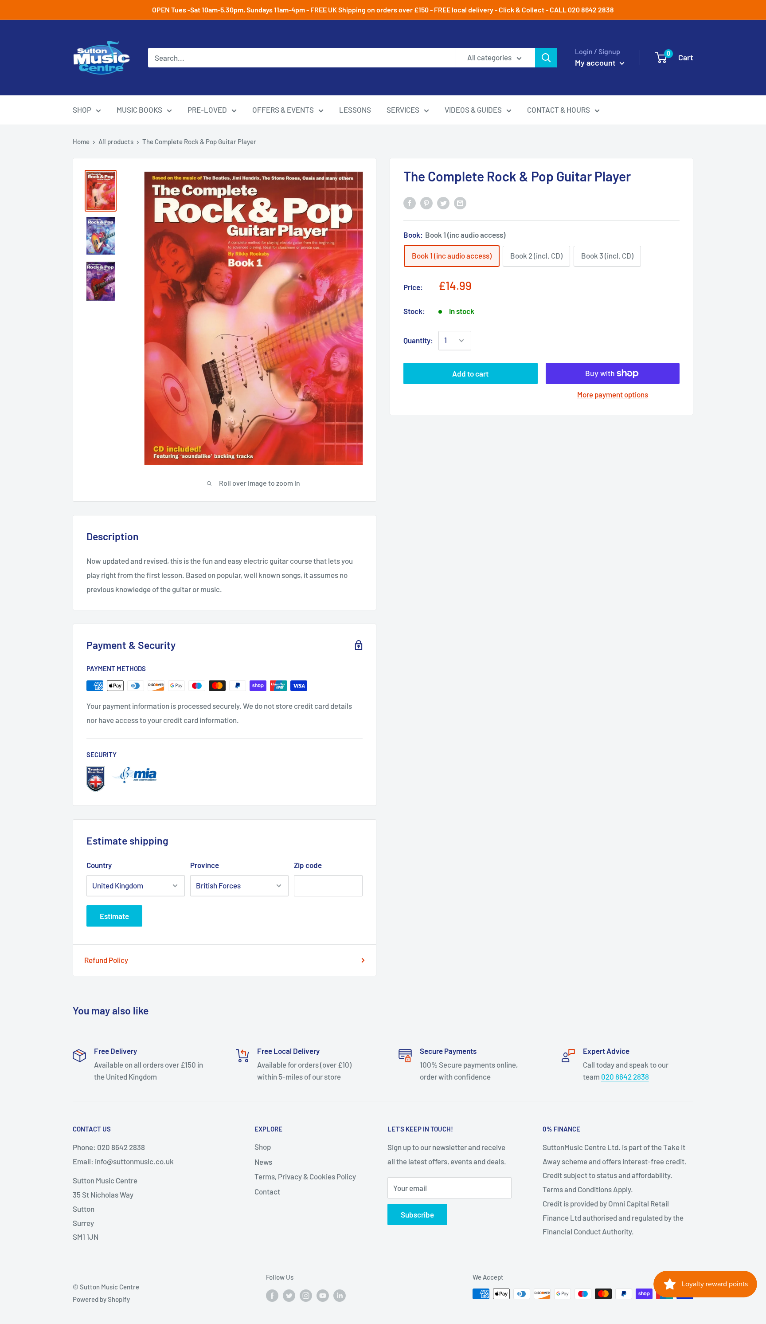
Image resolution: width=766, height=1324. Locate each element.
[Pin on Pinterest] (426, 203)
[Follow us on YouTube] (323, 1295)
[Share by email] (460, 203)
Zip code (308, 864)
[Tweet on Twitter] (443, 203)
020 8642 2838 (625, 1076)
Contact (267, 1191)
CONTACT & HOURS (558, 109)
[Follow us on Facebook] (272, 1295)
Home (81, 141)
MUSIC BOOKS (139, 109)
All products (115, 141)
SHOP (82, 109)
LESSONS (355, 109)
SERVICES (403, 109)
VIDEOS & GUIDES (473, 109)
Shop (262, 1146)
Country (99, 864)
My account (596, 62)
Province (204, 864)
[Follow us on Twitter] (289, 1295)
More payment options (612, 394)
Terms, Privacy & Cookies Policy (305, 1176)
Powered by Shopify (101, 1299)
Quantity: (418, 340)
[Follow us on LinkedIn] (339, 1295)
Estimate (114, 915)
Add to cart (470, 373)
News (263, 1161)
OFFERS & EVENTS (283, 109)
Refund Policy (106, 959)
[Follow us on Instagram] (306, 1295)
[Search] (546, 57)
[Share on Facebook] (409, 203)
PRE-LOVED (207, 109)
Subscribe (417, 1214)
